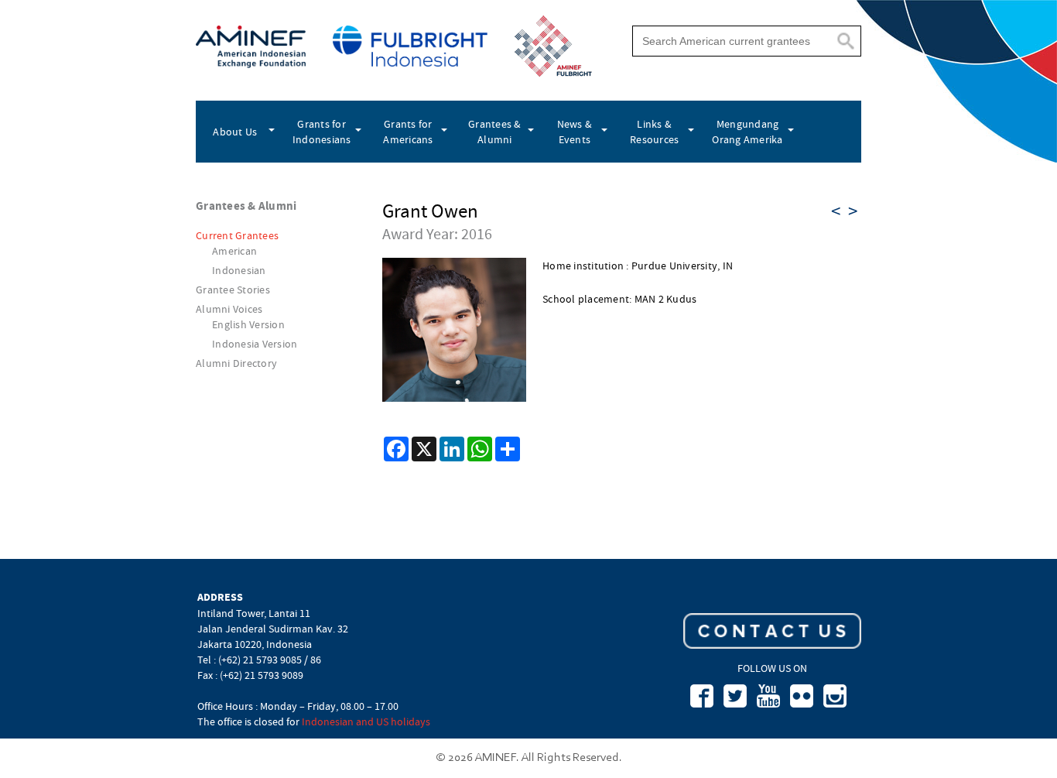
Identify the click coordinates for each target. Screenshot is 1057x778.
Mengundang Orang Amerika (747, 131)
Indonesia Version (254, 344)
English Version (248, 324)
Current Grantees (237, 235)
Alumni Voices (229, 309)
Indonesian (239, 270)
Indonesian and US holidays (366, 721)
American (234, 251)
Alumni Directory (236, 363)
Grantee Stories (233, 289)
